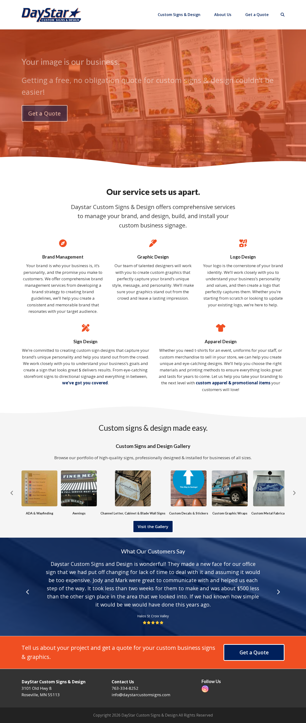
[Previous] (12, 493)
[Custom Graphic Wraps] (230, 488)
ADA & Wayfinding (39, 513)
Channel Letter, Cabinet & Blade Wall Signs (132, 513)
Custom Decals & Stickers (188, 513)
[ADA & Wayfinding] (39, 488)
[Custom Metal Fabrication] (271, 488)
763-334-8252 (125, 688)
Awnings (79, 513)
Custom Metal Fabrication (271, 513)
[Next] (294, 493)
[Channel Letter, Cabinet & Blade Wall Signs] (133, 488)
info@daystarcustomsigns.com (141, 694)
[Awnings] (79, 488)
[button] (282, 15)
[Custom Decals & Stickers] (189, 488)
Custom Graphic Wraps (229, 513)
